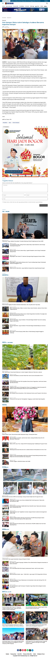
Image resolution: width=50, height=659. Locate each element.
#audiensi (5, 122)
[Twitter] (20, 650)
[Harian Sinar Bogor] (9, 3)
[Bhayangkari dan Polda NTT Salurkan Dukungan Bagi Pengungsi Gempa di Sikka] (5, 257)
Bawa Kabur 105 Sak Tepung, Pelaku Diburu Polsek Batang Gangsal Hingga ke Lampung (27, 332)
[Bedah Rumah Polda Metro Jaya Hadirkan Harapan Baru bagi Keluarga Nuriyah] (5, 269)
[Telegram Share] (44, 127)
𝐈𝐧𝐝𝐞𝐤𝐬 (34, 654)
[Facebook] (18, 650)
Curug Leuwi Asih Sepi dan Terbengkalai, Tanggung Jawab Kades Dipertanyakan (27, 399)
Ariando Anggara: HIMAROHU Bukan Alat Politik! (20, 461)
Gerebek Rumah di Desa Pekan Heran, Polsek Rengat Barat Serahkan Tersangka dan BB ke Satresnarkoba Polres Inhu (28, 314)
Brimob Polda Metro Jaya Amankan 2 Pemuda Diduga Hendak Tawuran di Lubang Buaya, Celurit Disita (28, 320)
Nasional (4, 20)
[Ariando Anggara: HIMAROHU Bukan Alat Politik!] (5, 462)
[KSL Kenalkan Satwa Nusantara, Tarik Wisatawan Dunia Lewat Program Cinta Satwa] (5, 394)
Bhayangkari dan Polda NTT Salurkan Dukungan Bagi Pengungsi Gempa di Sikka (27, 256)
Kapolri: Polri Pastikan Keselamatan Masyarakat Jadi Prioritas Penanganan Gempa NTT (36, 625)
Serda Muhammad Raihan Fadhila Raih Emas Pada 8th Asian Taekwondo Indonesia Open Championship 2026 (28, 506)
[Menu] (3, 3)
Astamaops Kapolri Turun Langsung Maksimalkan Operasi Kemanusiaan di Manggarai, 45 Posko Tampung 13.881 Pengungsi (13, 642)
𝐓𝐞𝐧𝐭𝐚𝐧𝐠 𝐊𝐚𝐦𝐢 (13, 654)
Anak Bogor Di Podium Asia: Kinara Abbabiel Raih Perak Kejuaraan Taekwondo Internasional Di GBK (27, 501)
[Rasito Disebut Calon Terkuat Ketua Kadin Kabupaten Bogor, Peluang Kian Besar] (25, 419)
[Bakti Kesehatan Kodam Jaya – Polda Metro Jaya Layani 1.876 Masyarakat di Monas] (5, 575)
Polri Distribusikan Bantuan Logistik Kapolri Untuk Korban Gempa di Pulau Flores (36, 608)
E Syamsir (6, 26)
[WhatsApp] (28, 650)
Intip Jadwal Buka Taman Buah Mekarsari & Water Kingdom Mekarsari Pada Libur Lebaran (22, 372)
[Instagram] (23, 650)
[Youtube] (25, 650)
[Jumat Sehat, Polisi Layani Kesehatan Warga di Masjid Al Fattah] (25, 544)
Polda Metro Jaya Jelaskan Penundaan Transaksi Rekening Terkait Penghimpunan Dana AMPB (22, 241)
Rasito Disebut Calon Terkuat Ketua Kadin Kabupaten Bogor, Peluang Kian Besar (19, 434)
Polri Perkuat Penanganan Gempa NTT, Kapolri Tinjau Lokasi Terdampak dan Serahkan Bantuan (13, 625)
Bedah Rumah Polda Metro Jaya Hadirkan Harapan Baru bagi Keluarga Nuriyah (27, 268)
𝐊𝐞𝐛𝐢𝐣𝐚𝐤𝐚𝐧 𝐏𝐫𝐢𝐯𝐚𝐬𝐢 (40, 654)
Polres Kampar (16, 122)
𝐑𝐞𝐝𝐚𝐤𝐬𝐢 (7, 654)
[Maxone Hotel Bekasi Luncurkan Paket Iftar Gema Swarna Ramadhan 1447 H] (5, 376)
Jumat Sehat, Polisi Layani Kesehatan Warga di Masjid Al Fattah (16, 559)
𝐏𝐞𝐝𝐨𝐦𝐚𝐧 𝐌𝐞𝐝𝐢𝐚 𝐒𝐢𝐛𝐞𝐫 (27, 654)
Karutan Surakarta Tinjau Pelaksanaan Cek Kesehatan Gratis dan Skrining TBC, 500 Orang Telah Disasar (28, 581)
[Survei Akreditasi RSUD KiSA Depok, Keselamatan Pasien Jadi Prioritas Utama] (5, 569)
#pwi (10, 122)
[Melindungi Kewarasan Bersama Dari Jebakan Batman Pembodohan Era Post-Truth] (5, 450)
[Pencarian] (47, 3)
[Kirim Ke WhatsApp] (47, 127)
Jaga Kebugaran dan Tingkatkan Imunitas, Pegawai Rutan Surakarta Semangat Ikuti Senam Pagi (28, 512)
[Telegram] (32, 650)
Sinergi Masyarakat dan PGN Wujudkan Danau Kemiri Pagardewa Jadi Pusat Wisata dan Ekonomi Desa (28, 382)
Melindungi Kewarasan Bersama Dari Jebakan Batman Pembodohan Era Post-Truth (28, 449)
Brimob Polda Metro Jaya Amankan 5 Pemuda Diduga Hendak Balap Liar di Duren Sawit (28, 326)
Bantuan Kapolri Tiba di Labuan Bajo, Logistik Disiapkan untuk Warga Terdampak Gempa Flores (27, 251)
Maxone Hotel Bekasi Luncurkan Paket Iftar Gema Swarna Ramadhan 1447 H (26, 375)
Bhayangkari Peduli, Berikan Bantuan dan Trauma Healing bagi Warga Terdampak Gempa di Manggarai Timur (28, 263)
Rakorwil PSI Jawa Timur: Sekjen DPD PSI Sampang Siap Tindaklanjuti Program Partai (28, 443)
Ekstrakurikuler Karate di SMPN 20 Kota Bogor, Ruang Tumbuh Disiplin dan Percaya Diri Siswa (22, 496)
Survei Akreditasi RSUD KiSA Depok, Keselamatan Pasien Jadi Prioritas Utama (26, 568)
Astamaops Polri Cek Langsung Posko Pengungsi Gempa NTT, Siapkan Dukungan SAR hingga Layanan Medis (36, 642)
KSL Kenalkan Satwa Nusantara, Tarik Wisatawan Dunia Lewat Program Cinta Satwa (28, 393)
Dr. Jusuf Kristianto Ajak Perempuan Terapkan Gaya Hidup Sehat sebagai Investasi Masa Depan (28, 586)
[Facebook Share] (36, 127)
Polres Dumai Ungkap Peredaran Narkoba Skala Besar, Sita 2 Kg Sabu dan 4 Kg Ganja (21, 304)
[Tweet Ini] (39, 127)
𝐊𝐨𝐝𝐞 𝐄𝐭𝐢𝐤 (20, 654)
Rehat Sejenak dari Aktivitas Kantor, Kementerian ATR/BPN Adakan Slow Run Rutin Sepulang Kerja (28, 524)
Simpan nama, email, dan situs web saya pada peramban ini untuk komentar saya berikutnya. (23, 202)
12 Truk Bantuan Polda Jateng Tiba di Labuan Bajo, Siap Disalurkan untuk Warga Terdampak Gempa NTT (27, 245)
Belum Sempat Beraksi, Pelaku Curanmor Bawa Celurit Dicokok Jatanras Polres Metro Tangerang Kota (28, 308)
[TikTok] (30, 650)
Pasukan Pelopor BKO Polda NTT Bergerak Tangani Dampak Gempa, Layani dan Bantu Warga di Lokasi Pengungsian (11, 608)
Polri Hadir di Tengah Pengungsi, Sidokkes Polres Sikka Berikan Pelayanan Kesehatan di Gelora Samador (29, 563)
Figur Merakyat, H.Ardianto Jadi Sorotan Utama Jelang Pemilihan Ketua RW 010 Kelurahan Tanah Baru (27, 438)
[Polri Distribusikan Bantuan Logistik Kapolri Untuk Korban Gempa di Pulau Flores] (37, 600)
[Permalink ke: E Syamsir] (3, 27)
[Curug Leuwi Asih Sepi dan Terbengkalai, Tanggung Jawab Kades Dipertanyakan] (5, 400)
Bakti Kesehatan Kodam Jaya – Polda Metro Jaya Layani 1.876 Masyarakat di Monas (28, 574)
